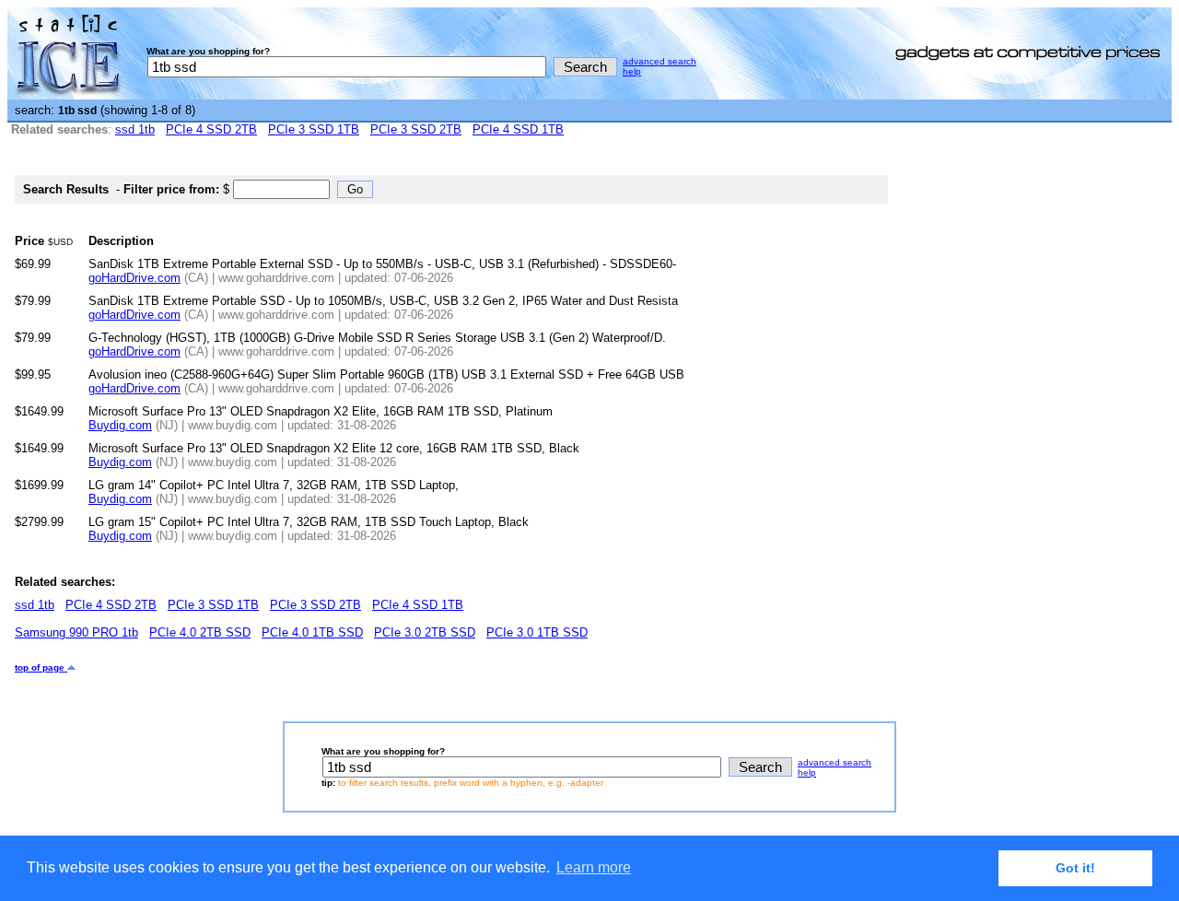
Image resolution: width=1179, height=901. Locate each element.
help (632, 71)
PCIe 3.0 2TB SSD (424, 632)
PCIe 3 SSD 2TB (415, 129)
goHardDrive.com (134, 278)
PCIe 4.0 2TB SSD (200, 632)
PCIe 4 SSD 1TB (518, 129)
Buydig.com (120, 425)
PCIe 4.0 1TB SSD (312, 632)
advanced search (659, 61)
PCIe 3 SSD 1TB (313, 129)
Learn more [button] (593, 867)
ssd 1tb (135, 129)
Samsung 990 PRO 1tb (76, 632)
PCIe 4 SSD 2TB (211, 129)
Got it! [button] (1075, 867)
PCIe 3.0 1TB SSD (537, 632)
